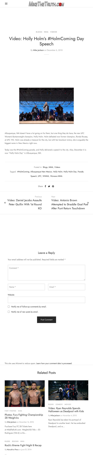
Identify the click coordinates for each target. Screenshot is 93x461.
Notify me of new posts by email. (24, 311)
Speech (34, 176)
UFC (39, 176)
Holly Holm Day (70, 171)
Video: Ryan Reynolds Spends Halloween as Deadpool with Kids (66, 409)
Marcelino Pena (12, 449)
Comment (14, 268)
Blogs (39, 32)
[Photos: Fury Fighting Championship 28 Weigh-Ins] (25, 393)
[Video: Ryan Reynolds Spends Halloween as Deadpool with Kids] (68, 390)
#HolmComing (23, 171)
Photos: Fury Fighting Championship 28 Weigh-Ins (24, 416)
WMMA (46, 176)
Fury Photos (10, 411)
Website (11, 294)
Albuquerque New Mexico (41, 171)
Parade (80, 171)
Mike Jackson (38, 50)
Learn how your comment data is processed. (54, 363)
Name (12, 287)
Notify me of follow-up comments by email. (28, 306)
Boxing (15, 441)
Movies (68, 404)
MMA (46, 32)
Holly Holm (57, 171)
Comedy (59, 404)
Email (53, 287)
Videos (53, 32)
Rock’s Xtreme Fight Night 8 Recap (23, 445)
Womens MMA (56, 176)
